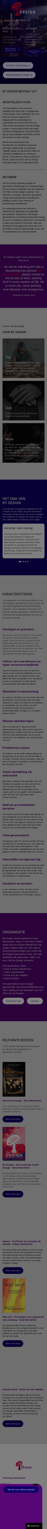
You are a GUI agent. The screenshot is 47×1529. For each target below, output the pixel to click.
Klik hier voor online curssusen (21, 1489)
